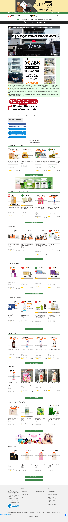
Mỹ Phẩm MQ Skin (51, 497)
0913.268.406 (11, 12)
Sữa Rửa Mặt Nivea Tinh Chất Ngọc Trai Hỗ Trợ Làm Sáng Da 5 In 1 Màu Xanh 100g (27, 350)
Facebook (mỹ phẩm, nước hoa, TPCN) (18, 126)
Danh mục (58, 12)
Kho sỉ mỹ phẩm (34, 516)
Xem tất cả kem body (34, 222)
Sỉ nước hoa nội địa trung (52, 494)
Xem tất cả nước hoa (34, 476)
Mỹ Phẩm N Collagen (51, 503)
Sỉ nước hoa (50, 490)
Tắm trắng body (14, 298)
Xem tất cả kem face (34, 175)
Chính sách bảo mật (24, 494)
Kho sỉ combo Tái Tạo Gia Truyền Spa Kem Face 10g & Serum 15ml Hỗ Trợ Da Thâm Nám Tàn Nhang (54, 162)
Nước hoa (12, 447)
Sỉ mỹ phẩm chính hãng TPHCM (40, 491)
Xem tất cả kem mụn (34, 259)
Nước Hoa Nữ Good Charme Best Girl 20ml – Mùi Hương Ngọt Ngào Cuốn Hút (40, 464)
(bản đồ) (36, 12)
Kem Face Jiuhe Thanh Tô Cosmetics (41, 279)
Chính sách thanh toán (25, 490)
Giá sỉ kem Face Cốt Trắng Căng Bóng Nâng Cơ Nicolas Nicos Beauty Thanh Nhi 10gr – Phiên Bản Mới (13, 162)
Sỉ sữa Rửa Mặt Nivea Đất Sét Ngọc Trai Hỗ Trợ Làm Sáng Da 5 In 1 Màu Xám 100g (40, 350)
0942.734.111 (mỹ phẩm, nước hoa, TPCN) (17, 134)
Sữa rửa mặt (13, 333)
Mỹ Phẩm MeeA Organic (52, 504)
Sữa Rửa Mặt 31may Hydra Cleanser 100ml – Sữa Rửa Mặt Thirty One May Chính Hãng (54, 350)
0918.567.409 (16, 12)
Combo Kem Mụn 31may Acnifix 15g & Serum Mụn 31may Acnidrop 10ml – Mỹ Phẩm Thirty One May (27, 244)
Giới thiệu (22, 488)
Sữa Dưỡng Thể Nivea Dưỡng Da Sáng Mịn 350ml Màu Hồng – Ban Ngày (53, 208)
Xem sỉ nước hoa (19, 92)
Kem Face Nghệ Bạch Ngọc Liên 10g (27, 161)
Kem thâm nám (13, 263)
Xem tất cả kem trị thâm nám (34, 293)
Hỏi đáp (36, 490)
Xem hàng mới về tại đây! (52, 86)
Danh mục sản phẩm (25, 19)
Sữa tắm (11, 366)
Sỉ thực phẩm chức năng (52, 491)
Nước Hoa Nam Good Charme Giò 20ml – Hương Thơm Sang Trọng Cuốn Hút (53, 464)
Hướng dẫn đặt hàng (39, 19)
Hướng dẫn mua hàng (38, 488)
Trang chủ (18, 19)
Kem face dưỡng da (16, 145)
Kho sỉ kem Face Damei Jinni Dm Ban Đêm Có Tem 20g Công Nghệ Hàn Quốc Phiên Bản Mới (41, 162)
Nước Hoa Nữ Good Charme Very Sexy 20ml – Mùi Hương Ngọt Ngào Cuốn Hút (26, 464)
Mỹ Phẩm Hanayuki (51, 501)
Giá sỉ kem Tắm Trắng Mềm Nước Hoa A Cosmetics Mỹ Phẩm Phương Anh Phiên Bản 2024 (54, 315)
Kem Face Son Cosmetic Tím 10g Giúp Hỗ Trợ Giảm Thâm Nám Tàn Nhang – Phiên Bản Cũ (13, 281)
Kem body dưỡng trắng (18, 191)
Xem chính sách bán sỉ (34, 480)
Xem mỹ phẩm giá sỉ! (14, 89)
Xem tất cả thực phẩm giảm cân (34, 430)
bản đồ (13, 496)
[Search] (57, 16)
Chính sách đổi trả (24, 491)
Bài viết (32, 19)
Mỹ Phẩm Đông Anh (51, 500)
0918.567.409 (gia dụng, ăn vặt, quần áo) (17, 131)
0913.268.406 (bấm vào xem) (7, 514)
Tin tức (22, 497)
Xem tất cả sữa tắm (34, 397)
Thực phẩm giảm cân (16, 402)
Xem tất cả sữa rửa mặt (34, 363)
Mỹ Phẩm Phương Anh (52, 498)
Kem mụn (11, 227)
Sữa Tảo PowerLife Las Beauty (26, 418)
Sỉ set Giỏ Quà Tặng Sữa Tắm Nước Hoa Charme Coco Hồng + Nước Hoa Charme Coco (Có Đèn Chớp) (27, 384)
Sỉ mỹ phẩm (50, 488)
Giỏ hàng (46, 19)
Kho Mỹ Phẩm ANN (53, 12)
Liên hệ (50, 19)
